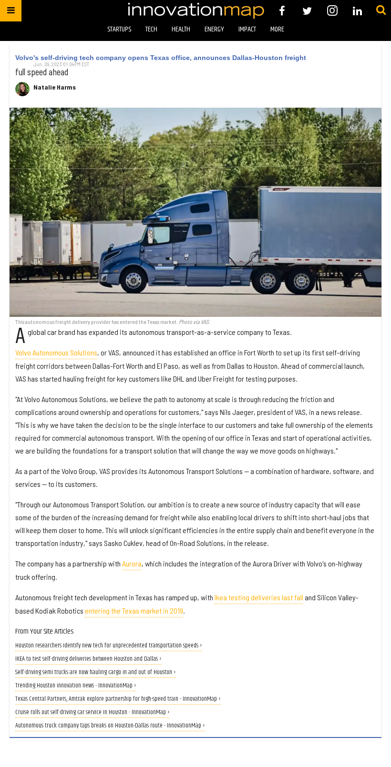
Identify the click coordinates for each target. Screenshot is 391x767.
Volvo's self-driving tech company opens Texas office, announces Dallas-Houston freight (160, 57)
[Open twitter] (307, 10)
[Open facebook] (282, 10)
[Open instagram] (332, 10)
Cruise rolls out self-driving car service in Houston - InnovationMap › (92, 712)
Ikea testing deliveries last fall (259, 597)
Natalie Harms (54, 87)
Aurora (132, 563)
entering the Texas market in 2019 (134, 610)
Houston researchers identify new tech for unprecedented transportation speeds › (108, 646)
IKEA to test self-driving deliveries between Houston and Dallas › (88, 659)
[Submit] (381, 10)
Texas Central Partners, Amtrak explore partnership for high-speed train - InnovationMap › (118, 699)
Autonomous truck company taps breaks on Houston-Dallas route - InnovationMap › (110, 726)
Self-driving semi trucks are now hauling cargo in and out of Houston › (95, 672)
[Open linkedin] (357, 10)
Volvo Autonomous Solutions (56, 352)
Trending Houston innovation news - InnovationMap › (75, 686)
